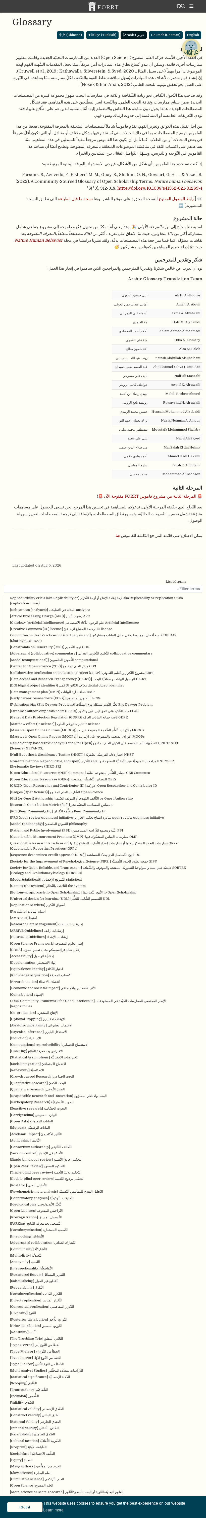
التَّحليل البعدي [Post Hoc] (28, 1185)
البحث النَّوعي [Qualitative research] (37, 1089)
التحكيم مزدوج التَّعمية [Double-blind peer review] (47, 1179)
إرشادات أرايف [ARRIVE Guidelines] (37, 931)
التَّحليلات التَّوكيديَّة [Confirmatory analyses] (42, 1198)
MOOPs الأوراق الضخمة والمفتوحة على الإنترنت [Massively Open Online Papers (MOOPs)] (77, 736)
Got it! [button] (24, 1507)
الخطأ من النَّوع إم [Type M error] (35, 1351)
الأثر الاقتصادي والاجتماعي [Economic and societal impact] (53, 988)
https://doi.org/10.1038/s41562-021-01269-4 (159, 188)
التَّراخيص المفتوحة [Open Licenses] (36, 1211)
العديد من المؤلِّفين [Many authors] (35, 1466)
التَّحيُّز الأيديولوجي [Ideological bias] (36, 1204)
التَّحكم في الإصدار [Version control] (36, 1153)
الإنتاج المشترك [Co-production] (34, 1013)
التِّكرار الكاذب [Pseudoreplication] (36, 1294)
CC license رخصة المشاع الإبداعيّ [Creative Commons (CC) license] (61, 629)
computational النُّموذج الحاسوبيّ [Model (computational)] (54, 660)
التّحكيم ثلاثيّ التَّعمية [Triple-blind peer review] (45, 1172)
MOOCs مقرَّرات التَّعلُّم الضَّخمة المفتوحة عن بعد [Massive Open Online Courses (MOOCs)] (77, 730)
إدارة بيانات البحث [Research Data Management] (46, 924)
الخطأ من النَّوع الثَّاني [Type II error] (37, 1364)
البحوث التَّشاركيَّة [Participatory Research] (42, 1102)
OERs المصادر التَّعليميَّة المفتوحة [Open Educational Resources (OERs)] (63, 779)
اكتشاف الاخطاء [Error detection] (35, 982)
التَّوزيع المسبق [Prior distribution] (36, 1326)
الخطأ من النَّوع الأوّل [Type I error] (35, 1358)
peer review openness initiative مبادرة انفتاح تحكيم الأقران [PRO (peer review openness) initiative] (87, 817)
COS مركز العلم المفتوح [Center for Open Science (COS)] (53, 666)
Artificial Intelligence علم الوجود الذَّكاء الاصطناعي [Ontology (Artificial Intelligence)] (74, 623)
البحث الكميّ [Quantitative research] (38, 1083)
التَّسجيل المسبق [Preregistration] (36, 1217)
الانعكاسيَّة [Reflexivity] (27, 1070)
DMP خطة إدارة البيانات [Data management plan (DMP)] (52, 692)
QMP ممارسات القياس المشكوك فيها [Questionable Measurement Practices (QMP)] (73, 837)
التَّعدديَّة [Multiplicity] (26, 1255)
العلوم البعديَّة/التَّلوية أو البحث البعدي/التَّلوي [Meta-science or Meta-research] (66, 1492)
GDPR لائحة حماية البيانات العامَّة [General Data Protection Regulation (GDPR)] (69, 717)
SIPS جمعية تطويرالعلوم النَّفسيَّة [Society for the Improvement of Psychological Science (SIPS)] (83, 861)
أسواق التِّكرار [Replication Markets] (37, 905)
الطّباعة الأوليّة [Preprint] (28, 1447)
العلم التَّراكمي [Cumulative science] (37, 1479)
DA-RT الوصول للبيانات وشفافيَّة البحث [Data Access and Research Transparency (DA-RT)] (78, 679)
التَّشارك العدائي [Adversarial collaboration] (43, 1243)
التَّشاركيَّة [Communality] (28, 1249)
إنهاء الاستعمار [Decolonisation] (33, 962)
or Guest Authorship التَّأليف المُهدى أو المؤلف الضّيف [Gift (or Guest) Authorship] (71, 798)
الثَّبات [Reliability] (23, 1332)
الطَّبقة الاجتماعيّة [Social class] (32, 1454)
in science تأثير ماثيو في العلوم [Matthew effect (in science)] (55, 724)
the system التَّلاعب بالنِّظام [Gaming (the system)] (48, 886)
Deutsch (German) (165, 35)
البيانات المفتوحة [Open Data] (31, 1121)
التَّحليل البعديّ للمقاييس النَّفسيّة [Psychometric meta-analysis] (56, 1191)
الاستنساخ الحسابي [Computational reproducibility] (49, 1045)
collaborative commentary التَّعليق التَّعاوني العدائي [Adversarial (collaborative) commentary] (81, 653)
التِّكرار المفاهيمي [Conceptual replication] (42, 1306)
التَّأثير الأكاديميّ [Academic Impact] (36, 1134)
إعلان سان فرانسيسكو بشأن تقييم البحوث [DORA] (45, 950)
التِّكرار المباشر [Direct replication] (36, 1300)
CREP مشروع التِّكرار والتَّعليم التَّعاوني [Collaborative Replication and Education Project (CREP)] (82, 673)
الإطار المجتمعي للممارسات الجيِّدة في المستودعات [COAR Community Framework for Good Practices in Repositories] (88, 1003)
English (193, 35)
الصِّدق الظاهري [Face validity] (32, 1434)
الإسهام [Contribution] (27, 994)
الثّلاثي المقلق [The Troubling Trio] (36, 1338)
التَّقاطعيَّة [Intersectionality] (31, 1268)
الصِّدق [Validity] (22, 1402)
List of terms (176, 581)
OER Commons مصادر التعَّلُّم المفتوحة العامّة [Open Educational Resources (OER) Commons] (80, 773)
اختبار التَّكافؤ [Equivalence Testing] (36, 969)
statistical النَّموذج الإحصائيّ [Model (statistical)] (46, 879)
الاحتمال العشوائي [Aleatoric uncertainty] (41, 1025)
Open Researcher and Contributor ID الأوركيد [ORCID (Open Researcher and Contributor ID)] (83, 785)
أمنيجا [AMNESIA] (23, 918)
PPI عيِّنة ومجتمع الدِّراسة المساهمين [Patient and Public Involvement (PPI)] (66, 830)
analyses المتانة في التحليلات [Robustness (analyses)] (50, 610)
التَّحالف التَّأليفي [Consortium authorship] (41, 1147)
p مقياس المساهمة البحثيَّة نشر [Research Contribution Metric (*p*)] (62, 805)
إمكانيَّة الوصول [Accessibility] (32, 956)
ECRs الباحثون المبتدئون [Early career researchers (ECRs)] (55, 698)
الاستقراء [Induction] (25, 1038)
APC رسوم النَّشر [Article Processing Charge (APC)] (50, 616)
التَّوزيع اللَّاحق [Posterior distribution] (38, 1319)
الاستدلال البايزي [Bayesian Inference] (38, 1032)
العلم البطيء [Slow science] (31, 1473)
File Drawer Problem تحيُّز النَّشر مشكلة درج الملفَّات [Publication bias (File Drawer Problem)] (81, 704)
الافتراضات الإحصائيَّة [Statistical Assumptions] (44, 1057)
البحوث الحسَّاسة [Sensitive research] (38, 1108)
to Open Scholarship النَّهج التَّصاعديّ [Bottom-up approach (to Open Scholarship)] (73, 892)
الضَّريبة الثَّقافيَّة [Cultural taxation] (35, 1441)
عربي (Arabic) (133, 35)
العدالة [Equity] (21, 1460)
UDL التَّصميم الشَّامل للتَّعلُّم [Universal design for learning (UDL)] (60, 899)
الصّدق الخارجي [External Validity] (35, 1422)
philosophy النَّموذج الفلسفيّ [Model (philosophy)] (48, 824)
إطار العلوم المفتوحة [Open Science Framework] (46, 943)
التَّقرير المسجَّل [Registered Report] (37, 1275)
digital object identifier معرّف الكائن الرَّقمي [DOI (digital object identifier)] (67, 685)
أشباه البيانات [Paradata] (28, 911)
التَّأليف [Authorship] (25, 1140)
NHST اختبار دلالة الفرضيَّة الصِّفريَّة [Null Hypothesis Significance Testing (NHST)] (72, 754)
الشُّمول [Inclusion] (24, 1396)
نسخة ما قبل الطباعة (75, 198)
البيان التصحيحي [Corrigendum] (33, 1115)
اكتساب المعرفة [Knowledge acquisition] (41, 975)
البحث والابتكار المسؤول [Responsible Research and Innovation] (58, 1096)
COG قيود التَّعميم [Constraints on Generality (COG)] (49, 647)
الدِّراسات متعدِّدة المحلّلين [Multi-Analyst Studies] (46, 1370)
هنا (118, 535)
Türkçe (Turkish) (102, 35)
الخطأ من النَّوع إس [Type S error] (35, 1345)
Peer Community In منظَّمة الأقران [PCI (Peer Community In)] (57, 811)
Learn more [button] (53, 1510)
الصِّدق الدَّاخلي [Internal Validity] (34, 1428)
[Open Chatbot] (191, 48)
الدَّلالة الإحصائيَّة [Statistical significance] (40, 1377)
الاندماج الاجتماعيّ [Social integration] (38, 1064)
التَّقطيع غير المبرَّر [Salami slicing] (35, 1281)
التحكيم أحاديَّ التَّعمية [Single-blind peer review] (46, 1159)
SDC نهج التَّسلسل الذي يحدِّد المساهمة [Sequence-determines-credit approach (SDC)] (75, 855)
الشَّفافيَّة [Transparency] (29, 1390)
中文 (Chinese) (70, 35)
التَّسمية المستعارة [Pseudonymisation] (39, 1230)
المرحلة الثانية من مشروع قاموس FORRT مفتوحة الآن (150, 496)
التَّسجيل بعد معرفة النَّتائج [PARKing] (36, 1223)
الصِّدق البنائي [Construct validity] (35, 1415)
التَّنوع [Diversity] (23, 1313)
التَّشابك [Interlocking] (27, 1236)
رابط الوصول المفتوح (176, 198)
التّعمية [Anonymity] (25, 1262)
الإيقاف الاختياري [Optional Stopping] (37, 1019)
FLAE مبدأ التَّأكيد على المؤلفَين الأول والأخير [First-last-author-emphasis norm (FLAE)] (74, 711)
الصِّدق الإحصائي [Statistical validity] (37, 1409)
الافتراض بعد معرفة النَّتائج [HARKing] (36, 1051)
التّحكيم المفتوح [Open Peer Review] (37, 1166)
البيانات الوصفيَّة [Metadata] (30, 1127)
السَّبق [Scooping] (23, 1383)
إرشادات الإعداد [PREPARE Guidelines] (39, 937)
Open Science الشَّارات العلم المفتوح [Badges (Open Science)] (56, 792)
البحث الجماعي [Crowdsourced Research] (42, 1076)
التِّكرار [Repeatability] (27, 1287)
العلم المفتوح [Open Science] (31, 1485)
